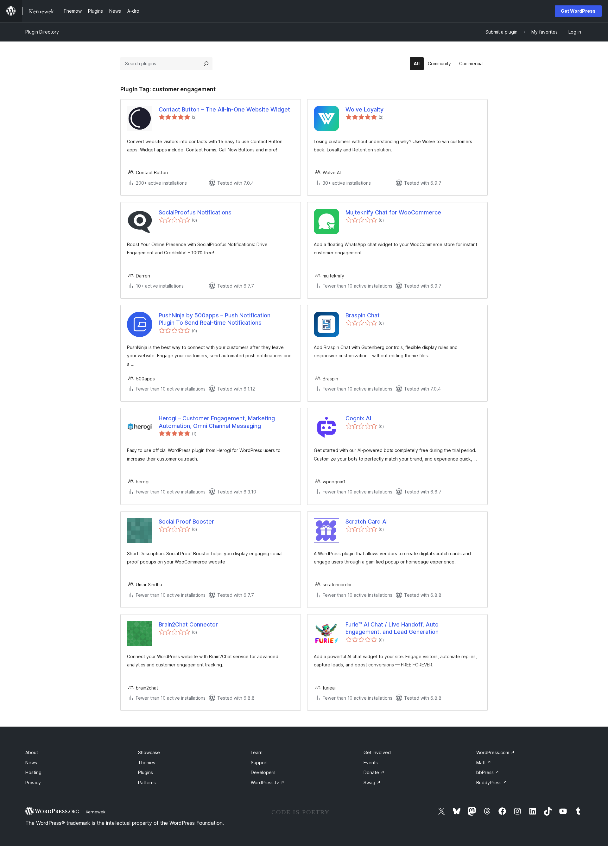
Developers (263, 772)
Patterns (147, 782)
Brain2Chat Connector (188, 624)
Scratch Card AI (366, 521)
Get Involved (377, 752)
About (31, 752)
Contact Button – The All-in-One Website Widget (224, 109)
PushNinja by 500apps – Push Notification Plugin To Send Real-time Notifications (214, 319)
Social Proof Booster (186, 521)
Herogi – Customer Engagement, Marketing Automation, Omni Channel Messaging (217, 422)
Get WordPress (578, 11)
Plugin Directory (42, 32)
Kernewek (95, 811)
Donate (374, 772)
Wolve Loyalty (364, 109)
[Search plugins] (206, 63)
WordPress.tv (267, 782)
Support (259, 762)
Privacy (33, 782)
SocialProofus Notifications (195, 212)
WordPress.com (495, 752)
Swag (372, 782)
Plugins (145, 772)
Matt (483, 762)
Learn (257, 752)
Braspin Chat (362, 315)
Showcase (149, 752)
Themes (146, 762)
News (31, 762)
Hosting (33, 772)
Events (371, 762)
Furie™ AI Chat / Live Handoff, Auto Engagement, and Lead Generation (392, 628)
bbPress (487, 772)
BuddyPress (491, 782)
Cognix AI (358, 418)
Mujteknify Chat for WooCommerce (393, 212)
